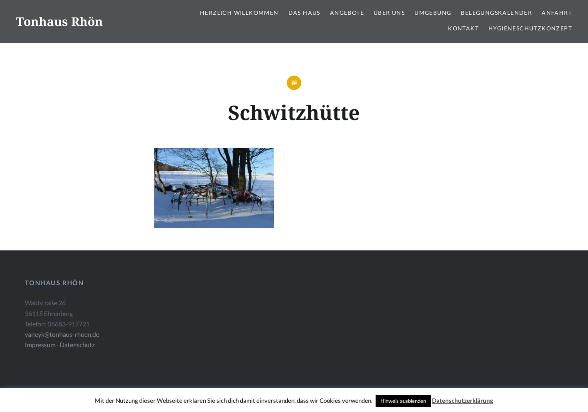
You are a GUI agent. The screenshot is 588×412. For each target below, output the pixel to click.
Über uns (389, 12)
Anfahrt (557, 12)
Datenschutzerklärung (462, 400)
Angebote (347, 12)
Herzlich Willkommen (239, 12)
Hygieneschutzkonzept (530, 28)
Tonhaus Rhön (59, 21)
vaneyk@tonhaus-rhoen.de (62, 334)
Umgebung (432, 12)
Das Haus (304, 12)
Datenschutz (77, 344)
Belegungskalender (496, 12)
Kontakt (463, 28)
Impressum (40, 344)
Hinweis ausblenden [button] (403, 401)
